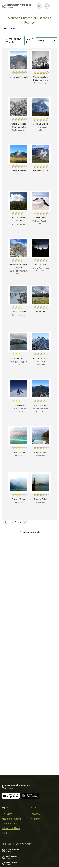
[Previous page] (5, 521)
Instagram (35, 818)
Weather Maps (9, 823)
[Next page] (25, 521)
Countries (7, 814)
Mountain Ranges (11, 818)
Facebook (35, 814)
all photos (12, 28)
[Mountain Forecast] (16, 6)
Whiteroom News (11, 828)
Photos (5, 833)
